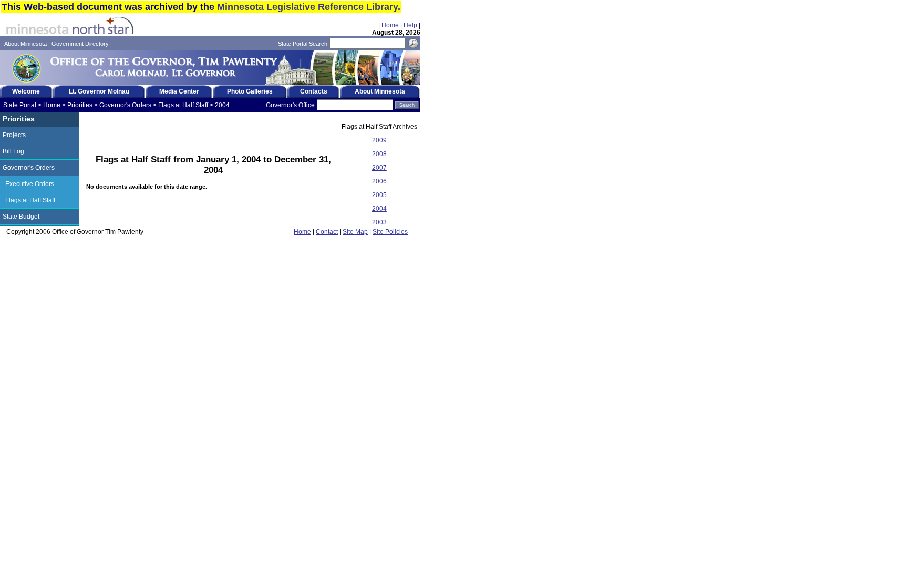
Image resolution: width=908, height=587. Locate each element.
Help (410, 25)
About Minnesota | (27, 43)
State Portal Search (302, 43)
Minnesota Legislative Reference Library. (308, 7)
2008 (379, 154)
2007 (379, 167)
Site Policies (390, 231)
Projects (14, 135)
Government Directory (80, 43)
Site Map (355, 231)
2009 (379, 140)
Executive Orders (29, 184)
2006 (379, 181)
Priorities (79, 105)
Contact (327, 231)
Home (390, 25)
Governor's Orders (125, 105)
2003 (379, 222)
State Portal (19, 105)
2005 (379, 195)
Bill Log (13, 151)
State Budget (21, 216)
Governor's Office (290, 105)
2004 (222, 105)
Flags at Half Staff (183, 105)
